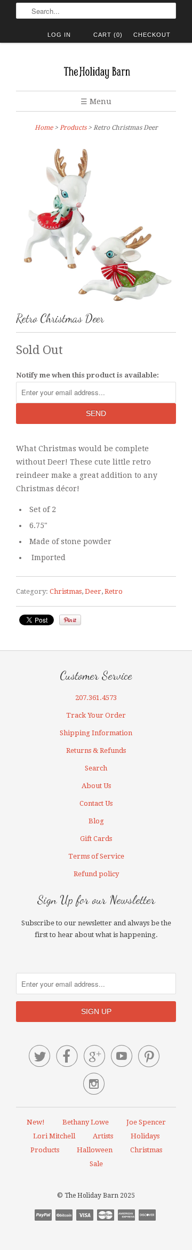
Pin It (70, 620)
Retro (114, 591)
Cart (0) (108, 35)
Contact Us (96, 803)
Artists (103, 1136)
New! (36, 1122)
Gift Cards (96, 839)
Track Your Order (96, 715)
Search (96, 768)
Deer (93, 591)
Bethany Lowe (85, 1122)
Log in (59, 35)
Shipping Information (96, 733)
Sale (96, 1164)
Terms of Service (96, 856)
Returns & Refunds (96, 750)
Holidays (145, 1136)
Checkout (152, 35)
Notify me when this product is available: (87, 375)
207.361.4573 (96, 698)
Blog (96, 821)
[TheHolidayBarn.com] (96, 71)
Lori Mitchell (54, 1136)
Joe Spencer (146, 1122)
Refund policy (96, 874)
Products (73, 127)
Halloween (95, 1150)
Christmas (66, 591)
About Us (96, 786)
